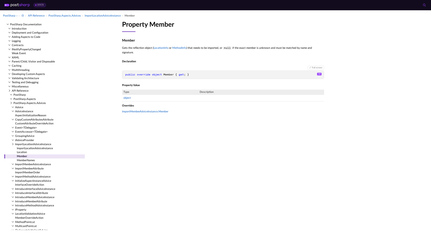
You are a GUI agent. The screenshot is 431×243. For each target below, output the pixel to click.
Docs (41, 5)
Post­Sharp (19, 94)
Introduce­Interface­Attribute (31, 193)
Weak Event (19, 53)
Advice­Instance (24, 111)
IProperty (20, 209)
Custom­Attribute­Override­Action (34, 123)
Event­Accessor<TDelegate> (31, 131)
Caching (16, 65)
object (127, 98)
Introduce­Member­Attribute (31, 201)
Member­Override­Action (29, 218)
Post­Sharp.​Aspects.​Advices (29, 103)
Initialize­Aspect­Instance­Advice (33, 181)
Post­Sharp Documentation (26, 24)
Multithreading (20, 70)
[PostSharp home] (17, 5)
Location (22, 152)
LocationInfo (161, 48)
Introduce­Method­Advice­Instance (34, 205)
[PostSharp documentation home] (22, 15)
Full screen (317, 68)
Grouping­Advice (24, 136)
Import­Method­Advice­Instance (33, 176)
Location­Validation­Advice (30, 213)
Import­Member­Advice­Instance (33, 164)
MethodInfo (179, 48)
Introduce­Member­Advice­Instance (34, 197)
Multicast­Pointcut (26, 226)
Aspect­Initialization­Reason (30, 115)
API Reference (20, 90)
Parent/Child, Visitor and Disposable (33, 61)
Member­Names (26, 160)
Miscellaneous (20, 86)
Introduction (19, 28)
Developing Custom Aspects (28, 74)
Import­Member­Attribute (29, 168)
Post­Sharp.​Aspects (24, 99)
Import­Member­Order (27, 172)
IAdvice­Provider (24, 140)
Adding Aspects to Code (26, 37)
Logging (16, 41)
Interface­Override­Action (29, 184)
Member (22, 156)
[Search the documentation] (424, 5)
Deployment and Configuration (30, 32)
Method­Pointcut (25, 222)
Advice (19, 107)
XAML (15, 57)
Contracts (18, 45)
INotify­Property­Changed (26, 49)
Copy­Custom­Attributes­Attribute (34, 119)
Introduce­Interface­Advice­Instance (35, 189)
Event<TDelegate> (26, 127)
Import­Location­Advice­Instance (33, 144)
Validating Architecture (25, 78)
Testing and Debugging (25, 82)
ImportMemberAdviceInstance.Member (145, 111)
